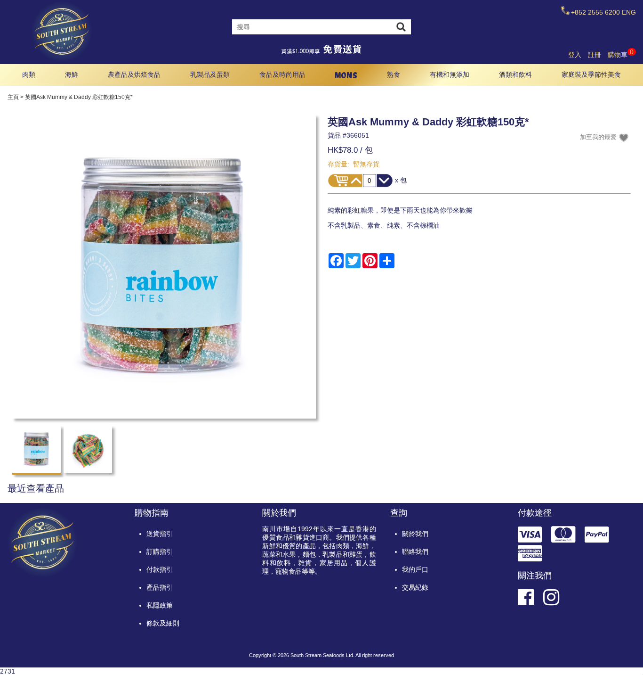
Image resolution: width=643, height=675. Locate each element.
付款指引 (159, 569)
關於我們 (415, 533)
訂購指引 (159, 551)
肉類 (28, 74)
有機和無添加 (449, 74)
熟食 (393, 74)
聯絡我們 (415, 551)
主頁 (13, 97)
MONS (346, 75)
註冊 (594, 54)
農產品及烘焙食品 (134, 74)
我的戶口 (415, 569)
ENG (629, 12)
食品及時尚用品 (282, 74)
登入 (574, 54)
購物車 (621, 54)
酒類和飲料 (515, 74)
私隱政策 (159, 605)
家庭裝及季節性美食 (591, 74)
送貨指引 (159, 533)
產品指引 (159, 587)
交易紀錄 (415, 587)
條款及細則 (162, 623)
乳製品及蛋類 (210, 74)
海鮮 (71, 74)
